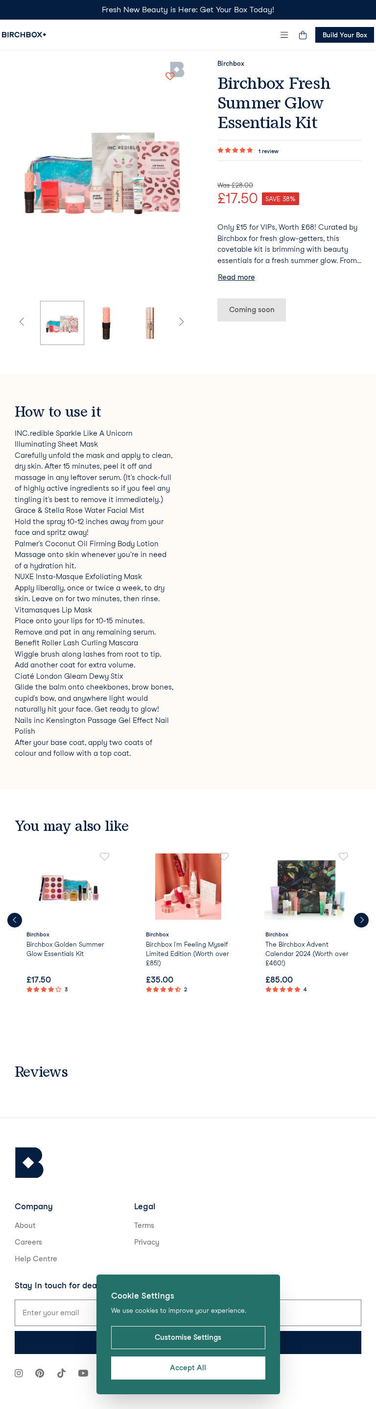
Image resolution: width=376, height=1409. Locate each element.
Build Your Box (345, 35)
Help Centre (36, 1258)
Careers (28, 1242)
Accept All (188, 1367)
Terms (144, 1225)
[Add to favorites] (170, 76)
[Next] (175, 323)
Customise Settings (188, 1337)
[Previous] (27, 323)
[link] (68, 923)
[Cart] (302, 35)
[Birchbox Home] (24, 34)
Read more (236, 277)
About (25, 1225)
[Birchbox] (29, 1162)
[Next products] (361, 920)
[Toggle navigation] (284, 35)
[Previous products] (14, 920)
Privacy (147, 1242)
